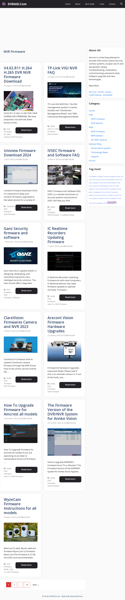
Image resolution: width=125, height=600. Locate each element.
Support (95, 156)
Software (16, 297)
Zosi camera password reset (98, 203)
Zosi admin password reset (111, 176)
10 (28, 584)
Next (36, 584)
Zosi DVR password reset (105, 186)
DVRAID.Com (17, 4)
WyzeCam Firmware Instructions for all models (20, 506)
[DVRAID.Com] (4, 4)
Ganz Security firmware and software (16, 233)
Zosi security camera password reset (107, 180)
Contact (112, 4)
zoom (111, 202)
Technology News (99, 152)
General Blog (95, 144)
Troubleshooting (67, 215)
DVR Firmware (98, 119)
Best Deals (89, 4)
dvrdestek (107, 95)
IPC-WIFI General (99, 139)
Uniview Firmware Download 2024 (20, 152)
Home (67, 4)
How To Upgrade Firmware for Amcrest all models (20, 410)
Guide (52, 126)
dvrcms (92, 91)
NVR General (52, 134)
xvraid (101, 91)
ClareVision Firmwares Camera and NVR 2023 (20, 322)
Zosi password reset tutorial (101, 192)
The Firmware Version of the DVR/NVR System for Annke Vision (62, 412)
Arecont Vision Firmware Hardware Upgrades (60, 324)
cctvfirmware (95, 95)
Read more (26, 130)
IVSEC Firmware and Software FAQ (63, 152)
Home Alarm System (101, 148)
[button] (121, 4)
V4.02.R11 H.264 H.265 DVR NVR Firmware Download (18, 74)
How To (50, 129)
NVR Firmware (17, 137)
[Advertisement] (62, 26)
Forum (92, 160)
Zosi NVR (109, 195)
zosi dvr (103, 195)
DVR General (97, 123)
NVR (91, 127)
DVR (91, 114)
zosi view (115, 195)
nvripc (108, 91)
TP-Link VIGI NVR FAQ (62, 70)
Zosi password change (96, 176)
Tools (101, 4)
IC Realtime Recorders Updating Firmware (57, 235)
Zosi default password (110, 183)
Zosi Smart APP (103, 189)
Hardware (11, 206)
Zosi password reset (115, 198)
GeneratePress (76, 596)
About (77, 4)
